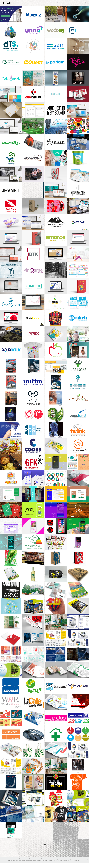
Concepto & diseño (53, 2)
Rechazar (76, 860)
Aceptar (70, 860)
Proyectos (63, 2)
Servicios (70, 2)
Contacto (77, 2)
